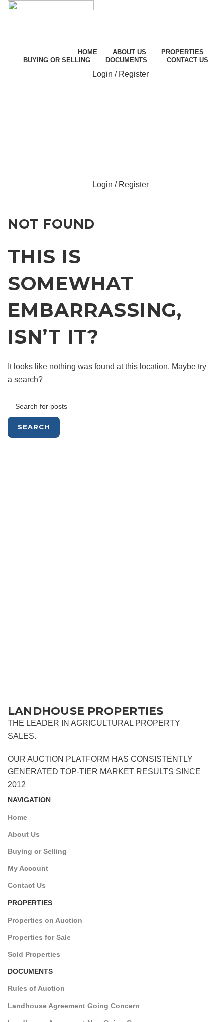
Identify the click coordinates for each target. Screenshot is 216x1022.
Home (17, 817)
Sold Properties (34, 954)
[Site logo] (51, 22)
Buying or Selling (37, 851)
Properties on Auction (45, 920)
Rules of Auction (36, 988)
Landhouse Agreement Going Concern (74, 1006)
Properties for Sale (39, 937)
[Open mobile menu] (108, 94)
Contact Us (27, 885)
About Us (24, 834)
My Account (28, 868)
